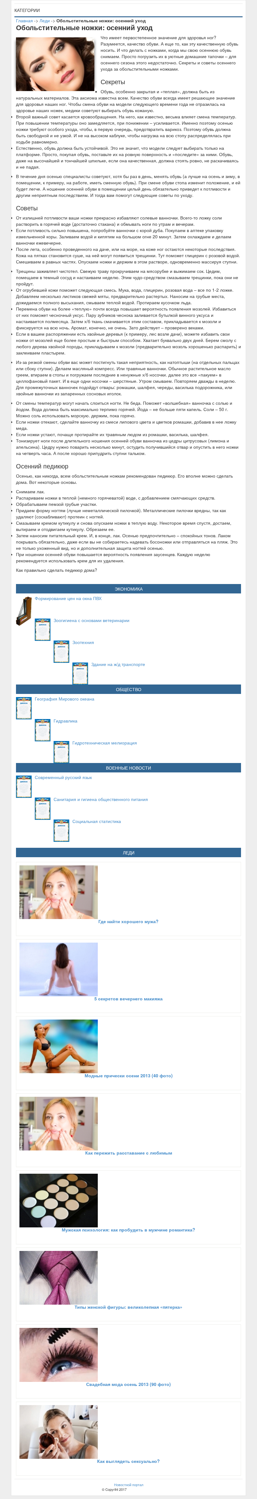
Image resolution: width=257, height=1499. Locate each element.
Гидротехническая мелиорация (104, 742)
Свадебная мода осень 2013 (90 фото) (128, 1384)
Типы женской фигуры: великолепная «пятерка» (128, 1307)
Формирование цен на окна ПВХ (68, 598)
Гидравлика (65, 720)
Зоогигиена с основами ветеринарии (91, 620)
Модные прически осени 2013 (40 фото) (129, 1075)
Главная (24, 20)
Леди (44, 20)
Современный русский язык (63, 777)
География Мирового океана (64, 698)
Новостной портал (128, 1484)
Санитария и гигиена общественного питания (101, 799)
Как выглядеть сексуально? (128, 1461)
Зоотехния (83, 642)
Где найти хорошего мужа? (128, 921)
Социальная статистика (96, 821)
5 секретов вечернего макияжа (128, 998)
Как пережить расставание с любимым (128, 1153)
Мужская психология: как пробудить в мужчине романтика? (128, 1229)
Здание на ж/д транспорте (118, 664)
